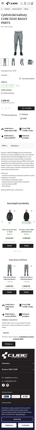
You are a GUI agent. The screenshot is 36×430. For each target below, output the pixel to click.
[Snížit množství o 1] (2, 108)
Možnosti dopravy (9, 93)
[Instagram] (7, 385)
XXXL (17, 86)
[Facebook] (3, 385)
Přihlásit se (8, 344)
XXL (11, 86)
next (34, 221)
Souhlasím (25, 425)
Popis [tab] (4, 145)
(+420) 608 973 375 (10, 381)
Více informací (20, 414)
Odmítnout (9, 425)
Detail (9, 246)
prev (2, 221)
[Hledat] (21, 3)
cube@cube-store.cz (11, 378)
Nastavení (17, 419)
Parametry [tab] (14, 145)
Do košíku (28, 108)
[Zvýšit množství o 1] (8, 108)
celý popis (4, 75)
